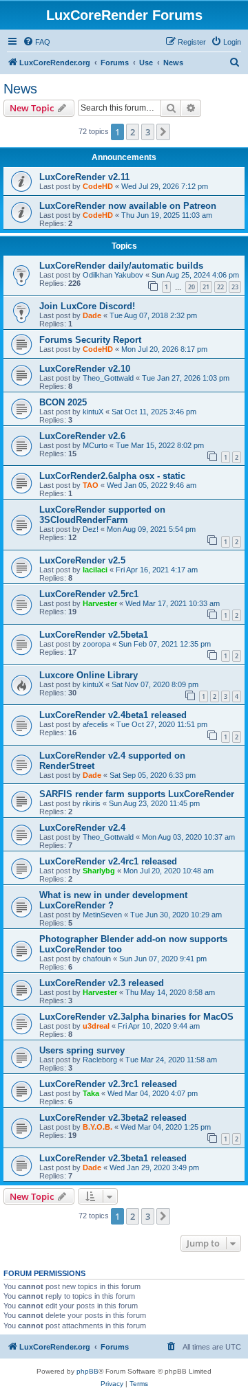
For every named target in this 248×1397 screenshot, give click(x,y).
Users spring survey (82, 1050)
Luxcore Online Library (88, 675)
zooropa (96, 644)
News (20, 88)
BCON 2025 (63, 402)
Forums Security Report (90, 340)
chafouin (97, 958)
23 (234, 286)
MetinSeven (102, 914)
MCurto (95, 445)
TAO (91, 485)
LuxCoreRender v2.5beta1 (93, 634)
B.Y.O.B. (97, 1127)
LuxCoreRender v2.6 (82, 436)
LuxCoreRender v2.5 (82, 560)
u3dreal (96, 1026)
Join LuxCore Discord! (87, 306)
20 (191, 286)
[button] (163, 132)
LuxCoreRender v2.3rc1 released (108, 1084)
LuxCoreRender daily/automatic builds (121, 265)
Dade (92, 315)
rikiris (92, 803)
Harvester (100, 603)
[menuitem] (36, 42)
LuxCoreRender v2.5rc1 (88, 594)
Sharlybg (99, 871)
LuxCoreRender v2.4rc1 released (108, 861)
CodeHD (98, 186)
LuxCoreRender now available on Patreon (127, 206)
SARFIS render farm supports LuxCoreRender (136, 794)
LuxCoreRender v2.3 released (101, 983)
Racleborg (100, 1059)
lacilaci (95, 570)
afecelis (95, 724)
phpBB (87, 1371)
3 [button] (147, 132)
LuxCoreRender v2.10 (84, 369)
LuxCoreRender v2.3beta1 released (113, 1158)
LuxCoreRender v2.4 (82, 828)
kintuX (93, 411)
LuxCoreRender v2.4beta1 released (113, 715)
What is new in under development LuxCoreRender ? (113, 900)
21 (206, 286)
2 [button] (132, 132)
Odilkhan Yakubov (113, 275)
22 (220, 286)
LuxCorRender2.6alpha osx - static (112, 476)
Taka (91, 1093)
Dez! (91, 529)
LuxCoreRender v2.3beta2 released (113, 1118)
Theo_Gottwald (108, 378)
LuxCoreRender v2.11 (84, 177)
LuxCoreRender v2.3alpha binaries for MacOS (136, 1017)
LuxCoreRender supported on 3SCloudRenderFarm (102, 514)
